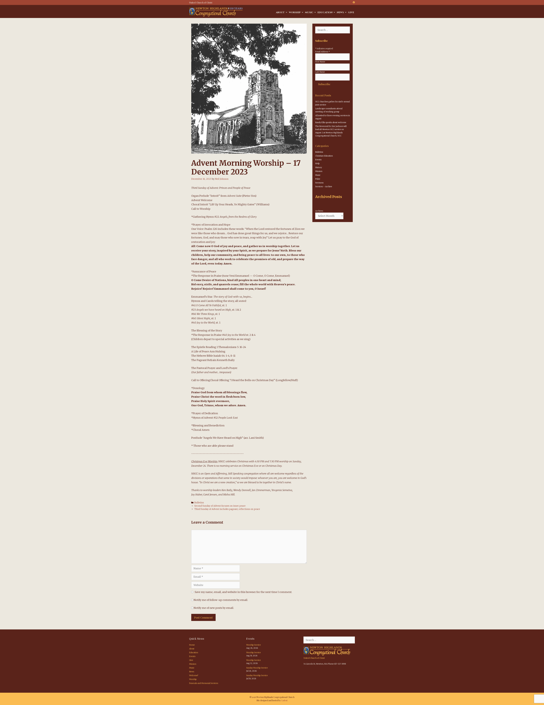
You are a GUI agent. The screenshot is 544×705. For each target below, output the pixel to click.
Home (192, 645)
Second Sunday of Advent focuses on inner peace (220, 505)
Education (324, 12)
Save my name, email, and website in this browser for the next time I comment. (243, 592)
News (340, 12)
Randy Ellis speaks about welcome (330, 122)
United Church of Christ (314, 658)
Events (318, 159)
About (280, 12)
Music (309, 12)
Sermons (319, 183)
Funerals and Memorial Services (203, 683)
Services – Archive (323, 186)
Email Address (322, 52)
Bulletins (199, 502)
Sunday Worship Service (257, 668)
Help (317, 163)
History (318, 167)
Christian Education (324, 156)
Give (351, 12)
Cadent (284, 700)
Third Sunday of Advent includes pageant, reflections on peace (227, 509)
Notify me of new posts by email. (214, 607)
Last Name (320, 72)
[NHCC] (216, 11)
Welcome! (193, 675)
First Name (320, 62)
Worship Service (253, 645)
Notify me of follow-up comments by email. (221, 600)
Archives (319, 211)
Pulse (317, 179)
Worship (295, 12)
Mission (318, 171)
